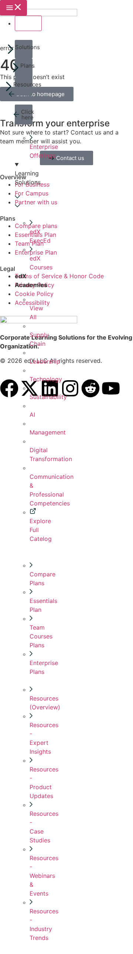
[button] (24, 49)
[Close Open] (28, 23)
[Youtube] (111, 388)
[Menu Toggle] (13, 8)
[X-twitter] (29, 388)
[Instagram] (70, 388)
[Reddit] (90, 388)
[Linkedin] (50, 388)
